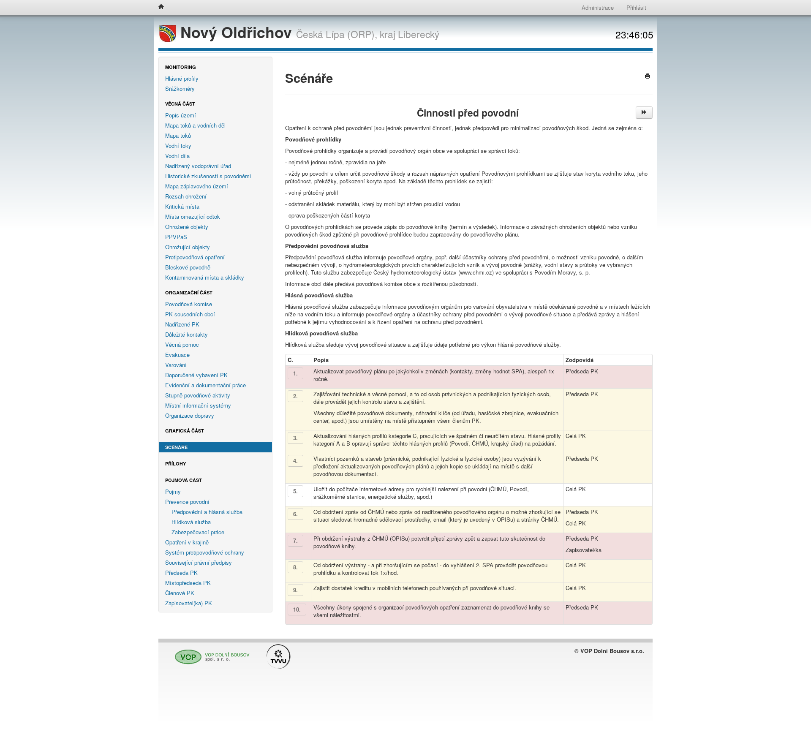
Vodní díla (177, 156)
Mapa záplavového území (196, 186)
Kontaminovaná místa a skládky (204, 277)
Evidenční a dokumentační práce (205, 385)
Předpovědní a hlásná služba (206, 512)
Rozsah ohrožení (186, 196)
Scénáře (176, 447)
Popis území (180, 115)
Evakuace (177, 355)
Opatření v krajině (187, 542)
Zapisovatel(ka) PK (188, 603)
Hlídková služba (191, 522)
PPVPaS (176, 237)
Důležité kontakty (186, 334)
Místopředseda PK (188, 583)
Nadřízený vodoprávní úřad (198, 166)
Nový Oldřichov (236, 32)
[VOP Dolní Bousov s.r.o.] (210, 653)
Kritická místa (182, 206)
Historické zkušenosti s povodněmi (208, 176)
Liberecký (418, 34)
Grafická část (184, 430)
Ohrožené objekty (186, 227)
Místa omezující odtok (192, 216)
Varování (176, 365)
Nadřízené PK (182, 324)
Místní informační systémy (198, 405)
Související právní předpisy (198, 562)
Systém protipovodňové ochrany (204, 552)
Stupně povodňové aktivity (197, 395)
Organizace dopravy (189, 415)
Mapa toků (178, 135)
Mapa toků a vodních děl (195, 125)
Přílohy (175, 463)
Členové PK (179, 593)
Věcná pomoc (182, 344)
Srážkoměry (180, 88)
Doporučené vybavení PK (196, 375)
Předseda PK (181, 573)
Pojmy (173, 491)
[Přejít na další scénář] (644, 112)
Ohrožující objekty (187, 247)
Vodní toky (178, 145)
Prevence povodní (187, 502)
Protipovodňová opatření (195, 257)
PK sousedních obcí (190, 314)
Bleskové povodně (187, 267)
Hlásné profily (182, 78)
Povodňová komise (188, 304)
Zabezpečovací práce (197, 532)
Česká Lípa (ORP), (336, 34)
